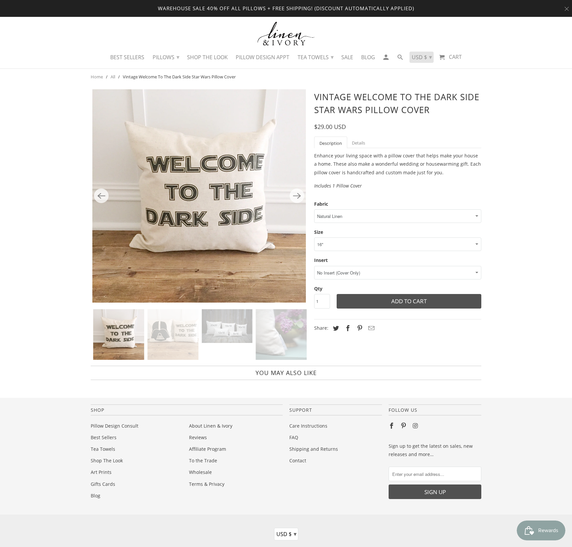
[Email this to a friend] (370, 328)
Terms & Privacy (206, 484)
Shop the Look (207, 57)
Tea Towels (103, 449)
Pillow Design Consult (114, 426)
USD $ (286, 534)
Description (330, 143)
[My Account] (386, 58)
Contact (297, 460)
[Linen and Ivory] (286, 33)
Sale (347, 57)
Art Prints (101, 472)
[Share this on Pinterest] (359, 328)
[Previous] (101, 196)
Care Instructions (308, 426)
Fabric (321, 204)
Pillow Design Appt (262, 57)
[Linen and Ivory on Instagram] (416, 426)
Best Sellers (104, 437)
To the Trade (203, 460)
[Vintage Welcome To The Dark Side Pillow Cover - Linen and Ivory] (199, 196)
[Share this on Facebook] (347, 328)
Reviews (198, 437)
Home (97, 77)
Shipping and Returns (313, 449)
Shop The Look (107, 460)
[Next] (297, 196)
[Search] (400, 58)
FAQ (293, 437)
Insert (321, 260)
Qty (318, 288)
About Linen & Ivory (210, 426)
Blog (95, 495)
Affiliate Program (207, 449)
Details (358, 143)
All (113, 77)
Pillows (166, 57)
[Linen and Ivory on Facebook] (392, 426)
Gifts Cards (103, 484)
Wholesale (200, 472)
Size (318, 232)
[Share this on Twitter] (335, 328)
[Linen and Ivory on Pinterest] (404, 426)
